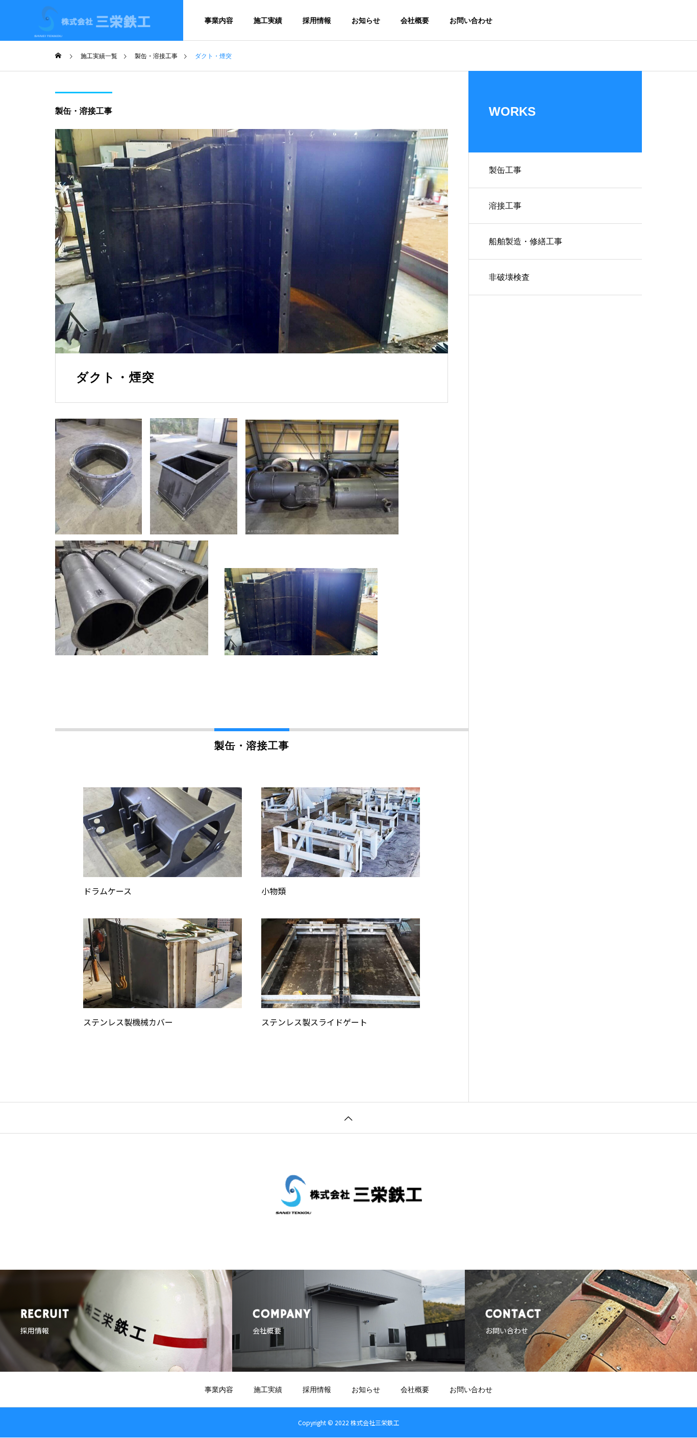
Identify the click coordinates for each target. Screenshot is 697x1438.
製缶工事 (505, 170)
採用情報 (317, 20)
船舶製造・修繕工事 (525, 241)
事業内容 (219, 20)
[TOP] (348, 1117)
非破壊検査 (509, 277)
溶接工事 (505, 205)
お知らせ (366, 20)
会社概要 (415, 20)
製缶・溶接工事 (83, 111)
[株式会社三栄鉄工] (91, 20)
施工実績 (268, 20)
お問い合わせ (471, 20)
